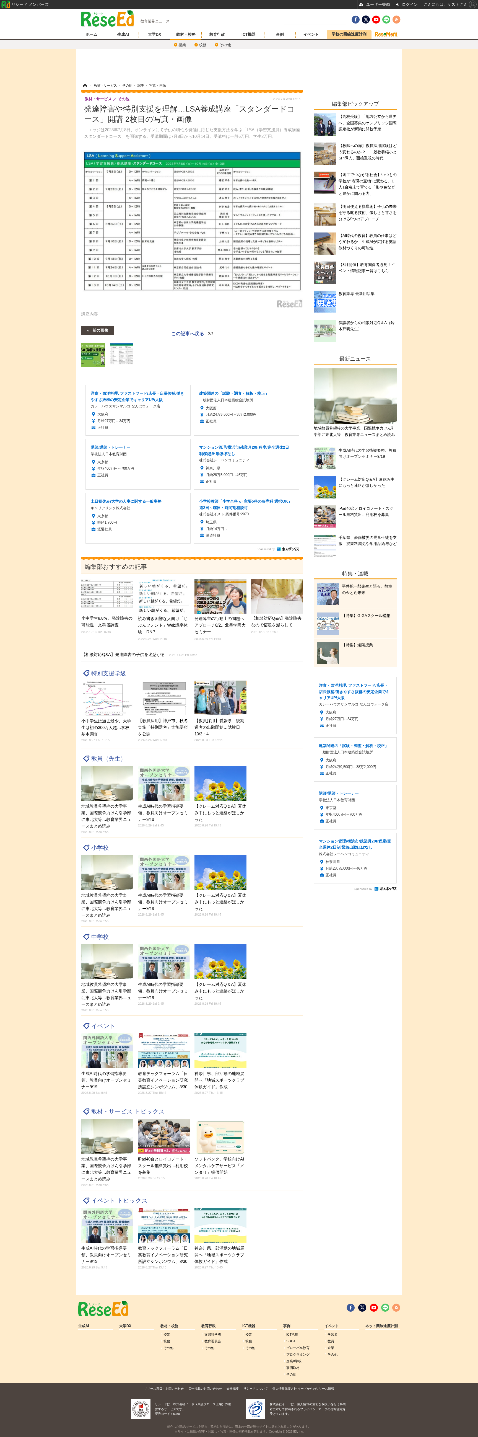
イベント (311, 34)
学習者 (332, 1335)
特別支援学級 (108, 673)
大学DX (154, 34)
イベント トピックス (119, 1200)
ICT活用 (292, 1335)
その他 (225, 45)
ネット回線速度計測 (381, 1326)
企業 (331, 1348)
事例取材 (293, 1368)
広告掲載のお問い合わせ (205, 1388)
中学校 (100, 937)
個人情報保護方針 (284, 1388)
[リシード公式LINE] (385, 1308)
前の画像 (100, 330)
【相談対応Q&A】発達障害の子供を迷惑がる (139, 654)
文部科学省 (212, 1335)
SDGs (290, 1341)
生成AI (123, 34)
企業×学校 (294, 1361)
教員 (331, 1341)
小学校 (100, 847)
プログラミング (298, 1354)
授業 (182, 45)
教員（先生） (108, 758)
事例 (280, 34)
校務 (203, 45)
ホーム (91, 34)
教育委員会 (212, 1341)
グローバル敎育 (298, 1348)
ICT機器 (248, 34)
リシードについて (255, 1388)
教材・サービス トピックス (128, 1111)
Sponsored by (266, 548)
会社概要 (233, 1388)
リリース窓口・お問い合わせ (164, 1388)
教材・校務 (186, 34)
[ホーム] (85, 85)
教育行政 (217, 34)
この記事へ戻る (192, 333)
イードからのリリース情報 (316, 1388)
